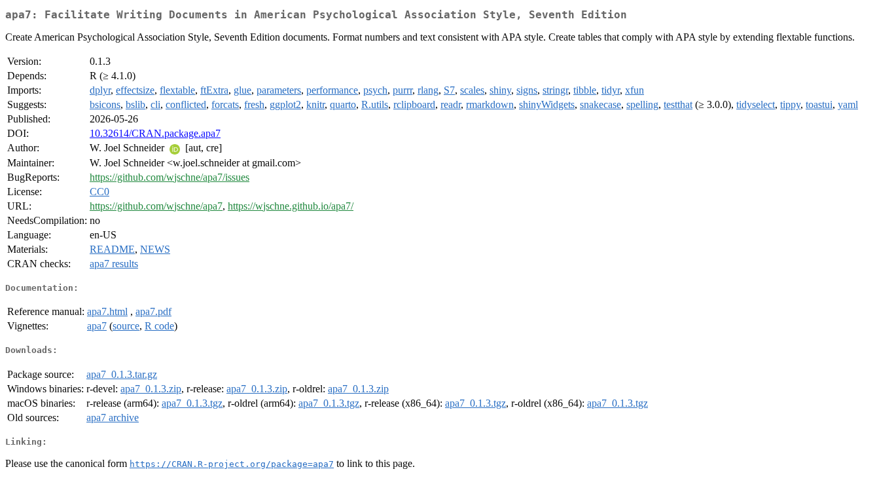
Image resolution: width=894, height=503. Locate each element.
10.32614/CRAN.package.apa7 (155, 133)
